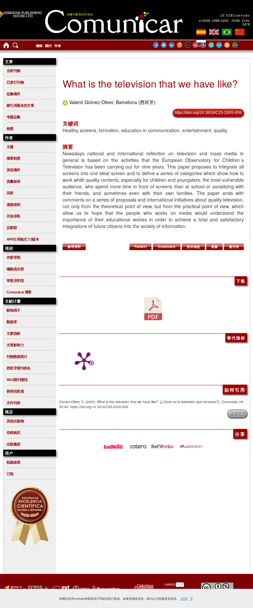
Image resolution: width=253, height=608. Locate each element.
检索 (10, 129)
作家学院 (13, 257)
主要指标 (13, 333)
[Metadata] (240, 45)
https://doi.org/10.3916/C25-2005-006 (208, 112)
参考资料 (74, 246)
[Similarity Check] (37, 588)
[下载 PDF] (153, 308)
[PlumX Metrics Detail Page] (82, 361)
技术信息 (193, 246)
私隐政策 (13, 462)
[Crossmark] (80, 588)
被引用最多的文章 (20, 105)
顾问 (48, 46)
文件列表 (13, 403)
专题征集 (13, 117)
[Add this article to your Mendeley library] (191, 444)
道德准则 (13, 205)
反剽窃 (12, 228)
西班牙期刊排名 (19, 368)
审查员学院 (15, 281)
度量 (214, 246)
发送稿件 (13, 170)
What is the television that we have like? (150, 83)
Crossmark (167, 246)
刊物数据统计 (17, 357)
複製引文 (237, 413)
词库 (10, 193)
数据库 (12, 322)
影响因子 (13, 310)
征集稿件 (13, 94)
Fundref (140, 246)
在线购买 (13, 433)
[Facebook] (157, 45)
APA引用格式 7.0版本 (23, 239)
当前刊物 (13, 71)
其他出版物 (15, 421)
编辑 (39, 46)
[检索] (15, 47)
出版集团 (13, 444)
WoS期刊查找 (17, 380)
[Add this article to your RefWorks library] (162, 444)
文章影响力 (15, 345)
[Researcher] (105, 588)
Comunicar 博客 (19, 292)
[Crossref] (14, 588)
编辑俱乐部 (15, 269)
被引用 (234, 246)
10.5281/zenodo (235, 15)
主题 (10, 147)
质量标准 (13, 181)
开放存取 (13, 216)
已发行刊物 (15, 82)
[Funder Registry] (59, 588)
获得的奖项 (15, 391)
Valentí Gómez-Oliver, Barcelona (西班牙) (112, 102)
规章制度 (13, 158)
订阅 (10, 474)
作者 (57, 46)
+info (184, 598)
